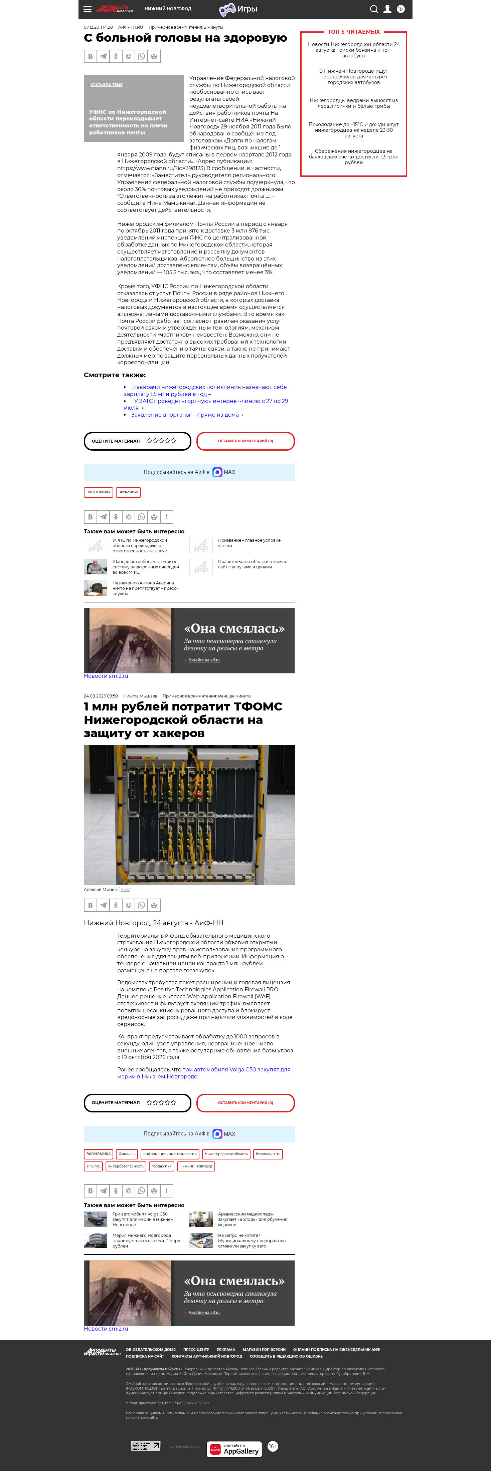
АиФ (125, 889)
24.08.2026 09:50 (101, 695)
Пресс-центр (196, 1350)
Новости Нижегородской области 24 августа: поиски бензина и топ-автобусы (354, 50)
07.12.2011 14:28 (98, 27)
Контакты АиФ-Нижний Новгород (207, 1356)
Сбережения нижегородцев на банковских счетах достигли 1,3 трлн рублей (353, 156)
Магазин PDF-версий (264, 1350)
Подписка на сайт (145, 1356)
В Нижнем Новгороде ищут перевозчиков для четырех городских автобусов (353, 76)
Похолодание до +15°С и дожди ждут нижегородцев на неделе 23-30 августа (354, 130)
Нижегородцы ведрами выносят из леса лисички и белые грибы (354, 103)
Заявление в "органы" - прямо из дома (185, 415)
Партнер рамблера (183, 1446)
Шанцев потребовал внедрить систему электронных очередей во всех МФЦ (146, 567)
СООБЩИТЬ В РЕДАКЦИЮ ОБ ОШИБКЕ (286, 1356)
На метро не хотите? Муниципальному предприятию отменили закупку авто (252, 1241)
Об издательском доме (151, 1350)
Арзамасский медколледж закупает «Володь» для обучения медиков (252, 1219)
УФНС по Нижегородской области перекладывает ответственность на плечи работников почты (125, 548)
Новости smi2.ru (106, 676)
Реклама (226, 1350)
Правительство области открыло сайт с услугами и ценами (253, 564)
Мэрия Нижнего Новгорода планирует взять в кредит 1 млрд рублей (146, 1241)
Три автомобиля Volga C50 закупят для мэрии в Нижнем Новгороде (143, 1219)
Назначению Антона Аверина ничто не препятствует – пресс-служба (145, 588)
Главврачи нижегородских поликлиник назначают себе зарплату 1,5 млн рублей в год (205, 390)
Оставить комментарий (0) (245, 441)
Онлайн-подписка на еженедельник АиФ (336, 1350)
